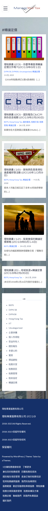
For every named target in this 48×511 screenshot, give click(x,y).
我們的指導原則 (28, 481)
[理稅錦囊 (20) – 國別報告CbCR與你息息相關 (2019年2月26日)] (24, 101)
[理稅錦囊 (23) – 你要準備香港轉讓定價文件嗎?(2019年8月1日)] (24, 48)
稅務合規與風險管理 (12, 491)
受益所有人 (14, 341)
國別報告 (26, 122)
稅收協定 (13, 378)
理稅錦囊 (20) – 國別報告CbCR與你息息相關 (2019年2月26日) (24, 116)
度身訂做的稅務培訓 (31, 476)
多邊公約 (13, 350)
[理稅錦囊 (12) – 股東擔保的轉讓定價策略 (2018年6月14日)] (24, 219)
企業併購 (13, 332)
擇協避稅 (13, 359)
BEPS (6, 122)
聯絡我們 (17, 495)
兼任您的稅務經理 (11, 471)
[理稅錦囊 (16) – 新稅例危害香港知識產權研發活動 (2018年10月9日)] (24, 154)
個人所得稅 (14, 337)
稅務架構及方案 (31, 491)
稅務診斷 (7, 495)
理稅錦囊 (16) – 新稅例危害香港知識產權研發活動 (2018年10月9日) (23, 172)
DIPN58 (15, 71)
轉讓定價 (36, 71)
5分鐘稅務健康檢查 (12, 467)
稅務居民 (13, 369)
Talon (35, 456)
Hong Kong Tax (15, 122)
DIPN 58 (7, 71)
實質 (11, 355)
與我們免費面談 (30, 495)
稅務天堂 (35, 122)
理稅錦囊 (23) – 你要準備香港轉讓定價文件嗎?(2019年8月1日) (23, 65)
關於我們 (7, 500)
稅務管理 (13, 373)
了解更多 (27, 467)
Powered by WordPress (13, 456)
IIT (10, 323)
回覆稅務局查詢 (28, 471)
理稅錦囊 (40, 486)
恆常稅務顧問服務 (11, 481)
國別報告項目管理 (11, 476)
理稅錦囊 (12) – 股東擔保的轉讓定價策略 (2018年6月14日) (23, 240)
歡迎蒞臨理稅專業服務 (23, 486)
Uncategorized (25, 71)
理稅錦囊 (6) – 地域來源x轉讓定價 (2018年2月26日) (23, 271)
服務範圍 (7, 486)
